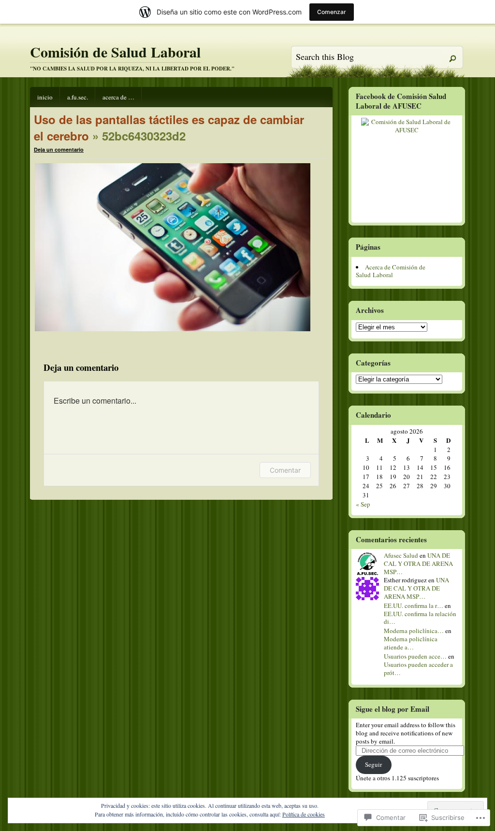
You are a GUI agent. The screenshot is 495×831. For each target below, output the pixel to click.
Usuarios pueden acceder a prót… (418, 668)
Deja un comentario (59, 149)
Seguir (373, 764)
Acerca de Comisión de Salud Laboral (390, 271)
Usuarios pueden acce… (415, 656)
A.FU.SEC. (77, 97)
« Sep (363, 504)
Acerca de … (118, 97)
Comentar (285, 470)
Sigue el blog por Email (392, 709)
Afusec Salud (401, 555)
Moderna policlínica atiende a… (410, 642)
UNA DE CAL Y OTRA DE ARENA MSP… (418, 563)
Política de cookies (303, 814)
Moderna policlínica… (414, 630)
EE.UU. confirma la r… (413, 605)
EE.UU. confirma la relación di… (420, 617)
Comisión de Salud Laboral (115, 51)
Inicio (45, 97)
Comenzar (331, 11)
